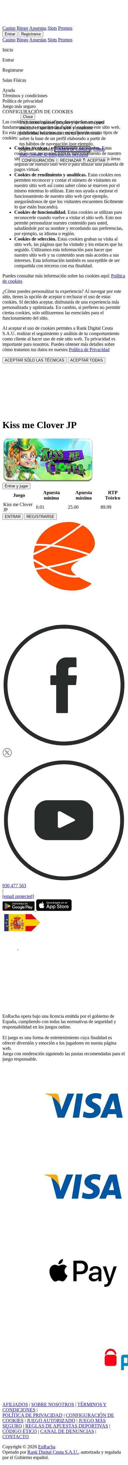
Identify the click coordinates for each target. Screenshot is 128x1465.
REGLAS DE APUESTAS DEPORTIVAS (66, 1425)
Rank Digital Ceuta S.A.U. (52, 1452)
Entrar (10, 34)
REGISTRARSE (40, 516)
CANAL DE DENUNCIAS (67, 1431)
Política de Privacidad (89, 349)
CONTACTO (15, 1436)
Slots (52, 28)
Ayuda (9, 90)
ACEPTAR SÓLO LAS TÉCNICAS (34, 360)
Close (28, 116)
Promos (65, 28)
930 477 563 (14, 885)
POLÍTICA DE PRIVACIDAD (32, 1415)
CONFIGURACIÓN (38, 160)
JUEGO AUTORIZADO (51, 1420)
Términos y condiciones (24, 95)
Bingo (22, 28)
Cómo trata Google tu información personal (62, 152)
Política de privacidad (22, 100)
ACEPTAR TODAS (86, 360)
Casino (8, 28)
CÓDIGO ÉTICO (19, 1431)
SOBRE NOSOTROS (52, 1404)
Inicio (8, 49)
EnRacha (46, 1446)
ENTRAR (13, 516)
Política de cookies (72, 149)
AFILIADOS (15, 1404)
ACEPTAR (96, 160)
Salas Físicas (14, 80)
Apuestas (37, 28)
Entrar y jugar (16, 486)
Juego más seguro (19, 106)
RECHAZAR (70, 160)
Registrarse (31, 34)
